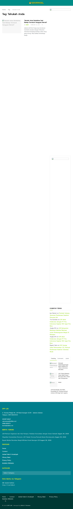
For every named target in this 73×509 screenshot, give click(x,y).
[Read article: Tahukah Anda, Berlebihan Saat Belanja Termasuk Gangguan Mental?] (11, 26)
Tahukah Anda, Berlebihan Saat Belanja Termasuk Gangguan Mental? (35, 21)
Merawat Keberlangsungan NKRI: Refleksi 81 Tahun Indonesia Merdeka (63, 366)
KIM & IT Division (25, 505)
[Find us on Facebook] (2, 501)
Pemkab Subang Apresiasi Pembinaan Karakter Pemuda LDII (59, 315)
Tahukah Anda (16, 10)
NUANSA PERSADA (8, 463)
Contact (5, 451)
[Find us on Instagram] (8, 501)
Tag (9, 10)
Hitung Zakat (6, 457)
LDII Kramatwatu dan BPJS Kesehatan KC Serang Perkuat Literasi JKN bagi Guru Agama (59, 391)
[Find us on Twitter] (5, 501)
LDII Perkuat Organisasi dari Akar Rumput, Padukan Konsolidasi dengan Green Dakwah (29, 434)
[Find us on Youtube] (10, 501)
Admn (27, 25)
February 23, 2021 (35, 25)
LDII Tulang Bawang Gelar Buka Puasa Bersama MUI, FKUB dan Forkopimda (64, 376)
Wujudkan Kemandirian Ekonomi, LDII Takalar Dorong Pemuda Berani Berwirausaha (28, 437)
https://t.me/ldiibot (8, 485)
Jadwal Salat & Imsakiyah (10, 454)
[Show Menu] (3, 3)
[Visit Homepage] (36, 3)
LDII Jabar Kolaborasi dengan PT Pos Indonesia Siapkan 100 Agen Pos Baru (60, 323)
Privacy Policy (6, 460)
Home (4, 10)
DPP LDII (9, 505)
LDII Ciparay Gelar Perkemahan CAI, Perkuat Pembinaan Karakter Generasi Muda (60, 348)
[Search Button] (70, 3)
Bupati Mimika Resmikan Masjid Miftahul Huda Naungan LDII (21, 440)
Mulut (59, 382)
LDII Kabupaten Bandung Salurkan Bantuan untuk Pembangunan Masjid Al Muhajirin (59, 331)
